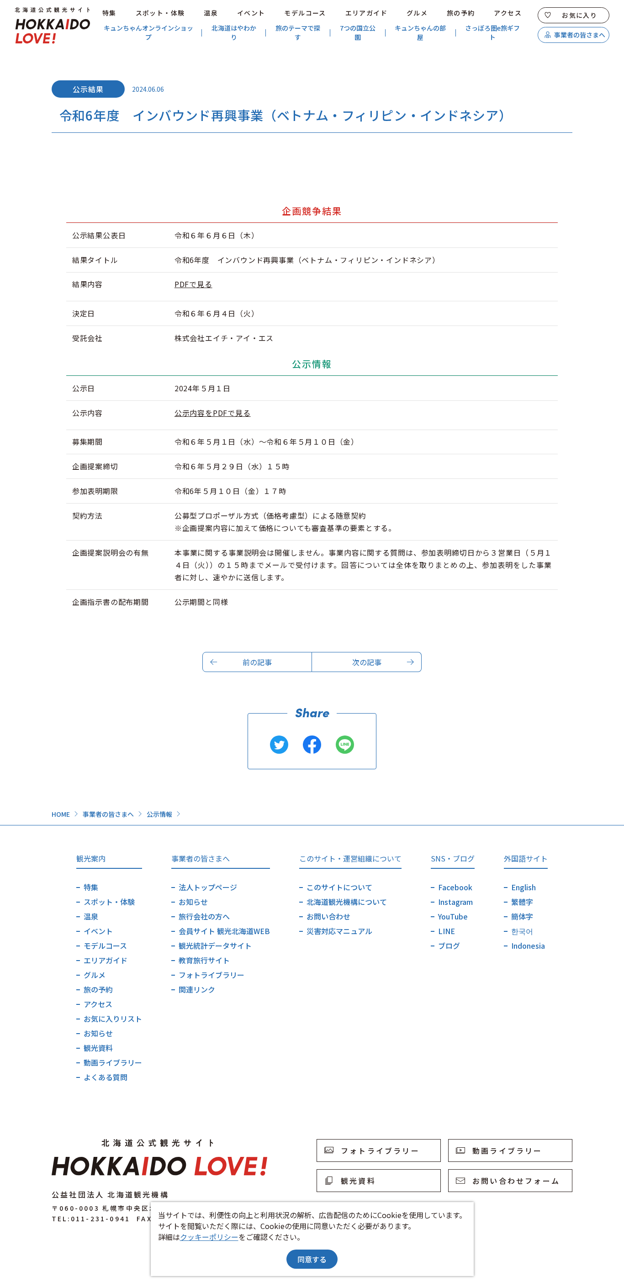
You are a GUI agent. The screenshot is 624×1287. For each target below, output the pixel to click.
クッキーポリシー (209, 1236)
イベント (251, 12)
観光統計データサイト (215, 945)
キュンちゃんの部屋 (420, 33)
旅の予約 (461, 12)
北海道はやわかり (234, 33)
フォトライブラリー (211, 974)
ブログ (449, 945)
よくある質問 (105, 1077)
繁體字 (522, 901)
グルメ (417, 12)
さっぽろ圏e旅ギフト (492, 33)
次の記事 (366, 662)
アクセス (508, 12)
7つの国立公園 (357, 33)
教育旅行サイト (204, 960)
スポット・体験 (160, 12)
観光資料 (98, 1047)
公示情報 (159, 814)
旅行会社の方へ (204, 916)
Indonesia (528, 945)
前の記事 (257, 662)
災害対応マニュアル (339, 931)
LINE (446, 931)
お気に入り (579, 15)
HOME (61, 814)
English (523, 887)
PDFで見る (193, 283)
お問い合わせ (328, 916)
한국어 (522, 931)
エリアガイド (366, 12)
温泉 (211, 12)
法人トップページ (208, 887)
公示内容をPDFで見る (213, 412)
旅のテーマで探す (297, 33)
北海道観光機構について (347, 901)
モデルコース (305, 12)
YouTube (453, 916)
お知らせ (98, 1033)
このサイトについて (339, 887)
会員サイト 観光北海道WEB (224, 931)
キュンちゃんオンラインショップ (148, 33)
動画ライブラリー (113, 1062)
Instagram (455, 901)
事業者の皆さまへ (579, 34)
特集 (109, 12)
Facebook (455, 887)
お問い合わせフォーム (516, 1180)
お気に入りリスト (113, 1018)
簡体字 (522, 916)
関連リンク (197, 989)
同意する (312, 1259)
